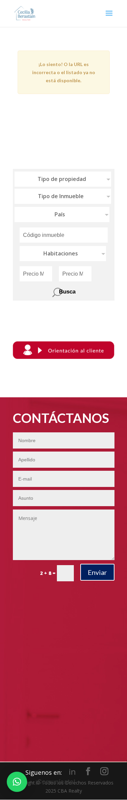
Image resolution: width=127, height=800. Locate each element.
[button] (17, 782)
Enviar (97, 572)
